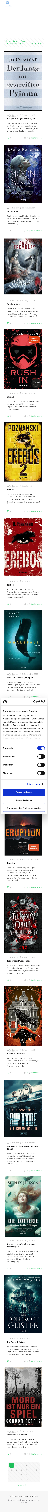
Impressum (34, 1500)
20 (26, 1479)
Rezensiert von (15, 43)
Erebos (10, 585)
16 (26, 1474)
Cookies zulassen (24, 792)
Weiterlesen (36, 138)
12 (36, 1470)
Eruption (11, 863)
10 (26, 1470)
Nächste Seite (23, 1485)
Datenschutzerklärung (17, 1500)
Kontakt (24, 1502)
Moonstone (12, 211)
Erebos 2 (11, 490)
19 (21, 1479)
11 (31, 1470)
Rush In (10, 397)
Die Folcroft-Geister (16, 1342)
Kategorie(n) (11, 41)
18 (36, 1474)
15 (21, 1474)
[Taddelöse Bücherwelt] (7, 4)
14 (16, 1474)
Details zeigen (33, 784)
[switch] (41, 756)
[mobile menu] (44, 4)
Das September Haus (17, 1054)
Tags (23, 41)
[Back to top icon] (42, 1506)
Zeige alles (37, 43)
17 (31, 1474)
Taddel (12, 115)
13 (12, 1474)
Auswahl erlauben (24, 800)
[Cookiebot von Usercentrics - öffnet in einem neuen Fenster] (34, 702)
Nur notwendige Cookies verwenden (24, 808)
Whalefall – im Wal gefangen (20, 678)
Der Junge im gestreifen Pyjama (22, 119)
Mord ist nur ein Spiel (17, 1435)
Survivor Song (13, 304)
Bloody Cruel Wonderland (18, 961)
